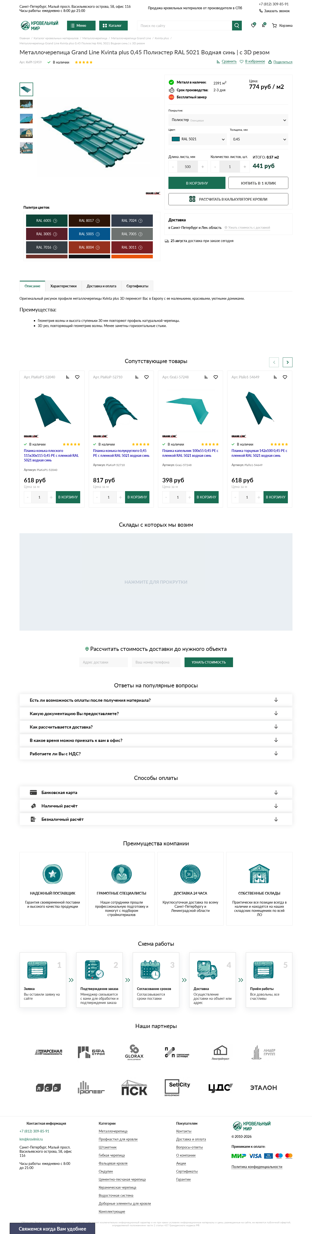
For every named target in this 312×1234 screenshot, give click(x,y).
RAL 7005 (129, 234)
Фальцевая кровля (113, 1163)
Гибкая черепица (112, 1155)
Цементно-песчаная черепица (122, 1179)
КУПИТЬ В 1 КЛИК (258, 183)
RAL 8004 (86, 247)
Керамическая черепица (117, 1187)
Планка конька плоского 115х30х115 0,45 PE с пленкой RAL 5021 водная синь (51, 455)
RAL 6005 (43, 220)
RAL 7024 (129, 220)
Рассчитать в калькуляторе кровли (233, 199)
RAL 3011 (129, 247)
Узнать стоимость (209, 662)
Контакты (183, 1131)
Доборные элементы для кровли (125, 1203)
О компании (185, 1155)
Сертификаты (187, 1171)
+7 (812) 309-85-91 (274, 4)
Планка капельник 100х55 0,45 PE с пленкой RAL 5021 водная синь (190, 453)
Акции (181, 1163)
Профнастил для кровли (118, 1139)
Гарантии (183, 1179)
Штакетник (108, 1147)
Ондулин (106, 1171)
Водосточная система (116, 1195)
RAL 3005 (43, 234)
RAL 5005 (86, 234)
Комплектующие (112, 1211)
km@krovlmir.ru (31, 1139)
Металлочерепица (113, 1131)
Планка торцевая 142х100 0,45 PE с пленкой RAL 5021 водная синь (259, 453)
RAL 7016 (43, 247)
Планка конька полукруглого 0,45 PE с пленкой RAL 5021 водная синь (121, 453)
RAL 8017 (86, 220)
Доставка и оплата (191, 1139)
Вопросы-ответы (189, 1147)
